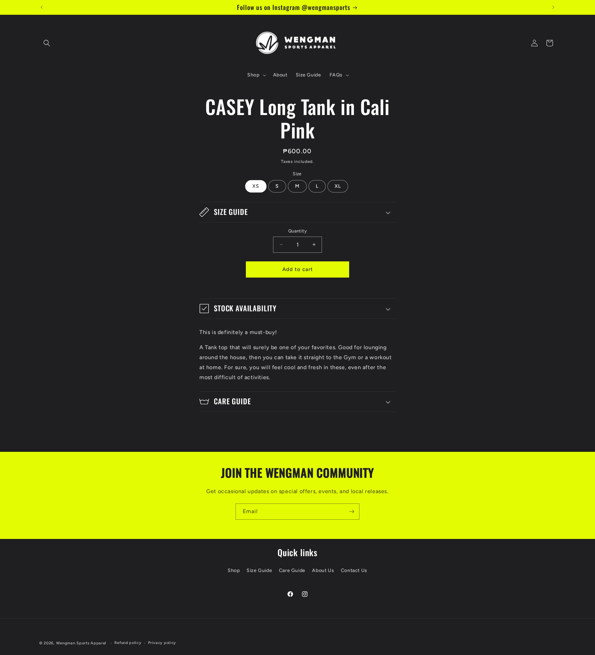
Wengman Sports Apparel (81, 643)
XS (255, 186)
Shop (234, 570)
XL (338, 186)
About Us (323, 570)
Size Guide (259, 570)
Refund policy (127, 643)
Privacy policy (162, 643)
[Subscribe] (351, 511)
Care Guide (292, 570)
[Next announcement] (553, 7)
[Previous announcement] (41, 7)
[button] (46, 43)
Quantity (297, 230)
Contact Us (354, 570)
